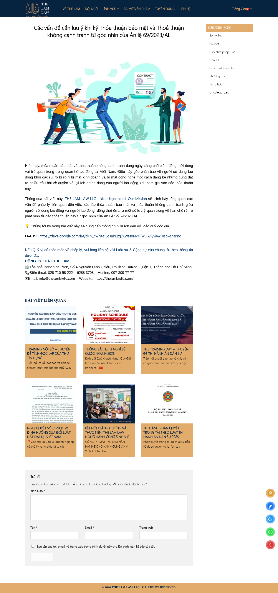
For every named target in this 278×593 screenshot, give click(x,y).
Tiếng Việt (239, 9)
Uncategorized (219, 92)
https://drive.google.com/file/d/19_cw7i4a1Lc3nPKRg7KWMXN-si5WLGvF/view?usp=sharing (110, 235)
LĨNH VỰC (109, 9)
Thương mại (217, 76)
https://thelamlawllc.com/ (113, 278)
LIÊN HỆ (184, 9)
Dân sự (214, 60)
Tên (33, 527)
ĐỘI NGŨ (91, 9)
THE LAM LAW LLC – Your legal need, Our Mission (106, 198)
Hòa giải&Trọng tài (221, 68)
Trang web (146, 527)
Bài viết (214, 44)
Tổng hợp (215, 84)
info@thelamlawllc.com (57, 278)
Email (89, 527)
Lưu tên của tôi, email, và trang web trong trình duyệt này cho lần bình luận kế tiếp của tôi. (96, 546)
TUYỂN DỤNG (165, 9)
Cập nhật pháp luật (222, 52)
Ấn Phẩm (215, 36)
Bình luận (37, 491)
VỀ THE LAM (71, 9)
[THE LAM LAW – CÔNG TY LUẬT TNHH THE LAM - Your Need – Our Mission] (40, 8)
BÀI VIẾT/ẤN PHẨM (137, 9)
